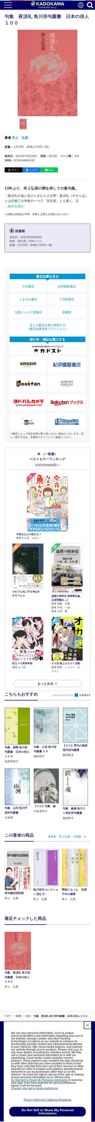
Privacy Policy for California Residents (47, 1099)
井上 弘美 (20, 137)
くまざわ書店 (28, 299)
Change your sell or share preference (34, 1088)
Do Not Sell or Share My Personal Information (39, 1080)
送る (50, 170)
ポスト (15, 170)
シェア (33, 170)
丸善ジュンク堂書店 (28, 312)
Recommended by (63, 695)
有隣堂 (66, 312)
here (76, 1049)
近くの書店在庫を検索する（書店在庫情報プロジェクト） (47, 327)
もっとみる (45, 683)
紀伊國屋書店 (67, 286)
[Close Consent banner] (87, 1025)
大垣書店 (28, 286)
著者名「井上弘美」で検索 (64, 836)
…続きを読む (14, 206)
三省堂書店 (66, 299)
